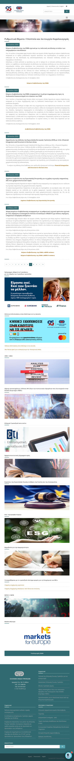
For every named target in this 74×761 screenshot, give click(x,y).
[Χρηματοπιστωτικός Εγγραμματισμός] (37, 468)
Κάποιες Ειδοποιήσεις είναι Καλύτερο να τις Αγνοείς (20, 346)
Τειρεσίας (41, 714)
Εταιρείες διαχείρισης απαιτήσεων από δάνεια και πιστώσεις (22, 589)
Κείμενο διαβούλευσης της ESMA (38, 83)
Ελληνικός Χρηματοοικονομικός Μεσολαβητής (51, 710)
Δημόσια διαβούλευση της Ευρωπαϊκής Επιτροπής (38, 200)
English (62, 6)
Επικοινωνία (55, 6)
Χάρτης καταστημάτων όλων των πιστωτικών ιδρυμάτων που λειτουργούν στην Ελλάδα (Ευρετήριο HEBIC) (51, 692)
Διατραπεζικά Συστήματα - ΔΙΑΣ (47, 717)
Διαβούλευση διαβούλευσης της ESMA (37, 129)
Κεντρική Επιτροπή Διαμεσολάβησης (49, 733)
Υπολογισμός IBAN (37, 653)
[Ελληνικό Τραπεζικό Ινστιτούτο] (37, 439)
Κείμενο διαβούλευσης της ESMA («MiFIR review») (37, 252)
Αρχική (49, 6)
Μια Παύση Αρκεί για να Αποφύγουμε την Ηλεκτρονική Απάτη (23, 349)
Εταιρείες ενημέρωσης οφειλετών (14, 585)
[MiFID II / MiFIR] (37, 608)
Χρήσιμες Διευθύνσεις (44, 736)
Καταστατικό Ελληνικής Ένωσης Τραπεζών (50, 682)
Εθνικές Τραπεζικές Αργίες (46, 686)
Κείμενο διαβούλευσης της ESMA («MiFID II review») (38, 255)
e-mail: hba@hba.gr (20, 689)
